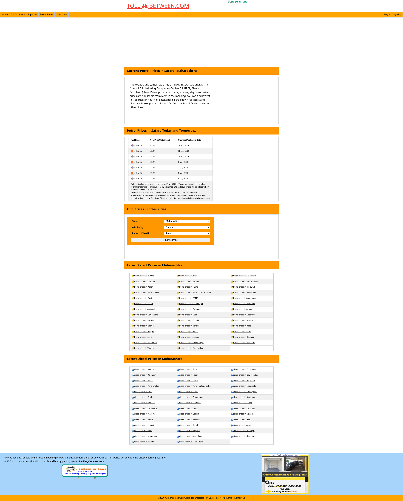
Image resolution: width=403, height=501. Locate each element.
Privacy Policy (213, 497)
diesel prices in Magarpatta (244, 386)
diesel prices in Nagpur (189, 375)
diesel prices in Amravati (144, 403)
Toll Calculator (18, 14)
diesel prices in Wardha (144, 442)
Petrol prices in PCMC (188, 298)
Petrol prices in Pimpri (143, 287)
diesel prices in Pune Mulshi (191, 442)
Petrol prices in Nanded (189, 326)
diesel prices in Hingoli (144, 425)
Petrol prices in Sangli (188, 331)
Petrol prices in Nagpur (189, 281)
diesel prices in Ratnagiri (243, 430)
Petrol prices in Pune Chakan (146, 292)
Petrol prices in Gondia (189, 320)
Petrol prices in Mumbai (144, 276)
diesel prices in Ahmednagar (191, 436)
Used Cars (61, 14)
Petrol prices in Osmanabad (146, 315)
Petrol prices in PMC (143, 298)
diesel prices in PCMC (188, 392)
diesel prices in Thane (188, 380)
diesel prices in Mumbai (144, 369)
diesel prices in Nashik (144, 419)
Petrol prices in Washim (144, 320)
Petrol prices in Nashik (143, 326)
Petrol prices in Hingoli (144, 331)
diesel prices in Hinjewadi (244, 380)
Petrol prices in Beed (242, 326)
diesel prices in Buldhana (244, 397)
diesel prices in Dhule (143, 397)
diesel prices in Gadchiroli (244, 408)
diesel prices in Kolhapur (145, 375)
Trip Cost (32, 14)
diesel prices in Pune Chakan (146, 386)
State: (135, 221)
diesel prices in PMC (143, 392)
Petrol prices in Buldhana (244, 304)
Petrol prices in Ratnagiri (243, 337)
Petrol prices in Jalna (143, 337)
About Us (227, 497)
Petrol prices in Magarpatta (244, 292)
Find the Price (170, 239)
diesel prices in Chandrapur (191, 397)
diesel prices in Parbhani (190, 403)
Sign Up (397, 14)
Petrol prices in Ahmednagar (191, 342)
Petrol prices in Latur (188, 315)
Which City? (138, 227)
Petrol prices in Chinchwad (244, 276)
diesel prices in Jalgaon (189, 430)
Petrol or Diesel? (140, 233)
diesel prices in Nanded (189, 419)
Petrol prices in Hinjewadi (244, 287)
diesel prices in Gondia (189, 414)
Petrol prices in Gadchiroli (244, 315)
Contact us (239, 497)
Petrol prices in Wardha (144, 348)
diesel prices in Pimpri (143, 380)
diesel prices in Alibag (242, 403)
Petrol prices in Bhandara (244, 342)
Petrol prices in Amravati (144, 309)
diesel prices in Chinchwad (244, 369)
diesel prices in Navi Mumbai (245, 375)
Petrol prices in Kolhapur (144, 281)
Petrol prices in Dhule (143, 304)
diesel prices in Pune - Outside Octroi (195, 386)
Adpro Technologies (194, 497)
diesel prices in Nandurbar (145, 436)
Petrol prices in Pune (188, 276)
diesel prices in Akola (242, 425)
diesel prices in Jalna (143, 430)
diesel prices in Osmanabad (146, 408)
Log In (387, 14)
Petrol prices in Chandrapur (191, 304)
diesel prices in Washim (144, 414)
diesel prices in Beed (242, 419)
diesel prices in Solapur (243, 414)
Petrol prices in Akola (242, 331)
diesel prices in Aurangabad (245, 392)
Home (4, 14)
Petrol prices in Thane (188, 287)
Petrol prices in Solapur (243, 320)
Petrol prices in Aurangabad (245, 298)
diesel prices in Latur (188, 408)
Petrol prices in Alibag (242, 309)
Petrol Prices (46, 14)
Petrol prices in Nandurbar (145, 342)
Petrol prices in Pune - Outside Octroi (195, 292)
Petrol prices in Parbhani (189, 309)
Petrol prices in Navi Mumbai (245, 281)
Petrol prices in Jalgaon (189, 337)
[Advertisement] (201, 42)
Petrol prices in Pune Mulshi (191, 348)
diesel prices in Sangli (188, 425)
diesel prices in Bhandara (244, 436)
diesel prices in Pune (188, 369)
